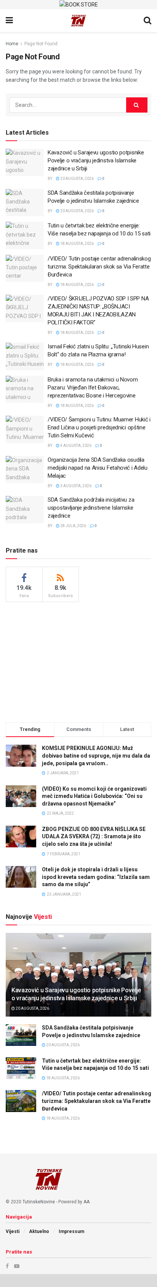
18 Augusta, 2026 (76, 244)
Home (12, 43)
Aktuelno (39, 1231)
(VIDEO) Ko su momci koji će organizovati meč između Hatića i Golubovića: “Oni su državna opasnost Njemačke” (94, 796)
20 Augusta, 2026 (76, 178)
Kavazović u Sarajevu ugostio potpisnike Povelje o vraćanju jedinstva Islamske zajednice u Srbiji (96, 160)
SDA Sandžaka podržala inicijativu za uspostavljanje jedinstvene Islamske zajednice (91, 507)
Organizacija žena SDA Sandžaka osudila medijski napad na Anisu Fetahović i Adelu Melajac (97, 467)
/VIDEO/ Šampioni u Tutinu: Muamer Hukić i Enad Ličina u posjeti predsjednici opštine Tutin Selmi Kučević (99, 427)
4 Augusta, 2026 (75, 445)
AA (86, 1201)
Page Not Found (41, 43)
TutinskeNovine (38, 1201)
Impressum (71, 1231)
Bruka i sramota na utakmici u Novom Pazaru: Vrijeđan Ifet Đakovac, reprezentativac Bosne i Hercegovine (93, 387)
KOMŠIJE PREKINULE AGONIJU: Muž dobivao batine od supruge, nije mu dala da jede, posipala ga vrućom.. (96, 755)
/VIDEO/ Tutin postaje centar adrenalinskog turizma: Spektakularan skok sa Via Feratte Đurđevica (99, 266)
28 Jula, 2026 (72, 526)
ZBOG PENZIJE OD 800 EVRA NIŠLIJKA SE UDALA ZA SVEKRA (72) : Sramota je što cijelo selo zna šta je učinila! (94, 836)
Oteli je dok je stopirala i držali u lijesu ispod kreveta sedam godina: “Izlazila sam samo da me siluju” (96, 876)
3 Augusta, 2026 (75, 486)
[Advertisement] (78, 661)
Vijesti (12, 1231)
